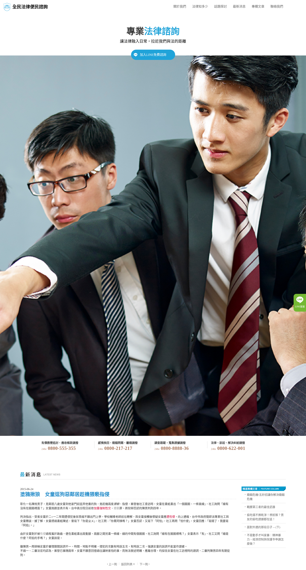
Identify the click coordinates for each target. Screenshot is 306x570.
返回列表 (126, 564)
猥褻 (116, 508)
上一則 (113, 564)
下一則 (144, 564)
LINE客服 (300, 306)
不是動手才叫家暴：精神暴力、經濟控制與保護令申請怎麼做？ (265, 539)
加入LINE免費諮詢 (153, 55)
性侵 (43, 533)
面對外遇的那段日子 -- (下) (263, 527)
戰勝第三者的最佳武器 (261, 506)
